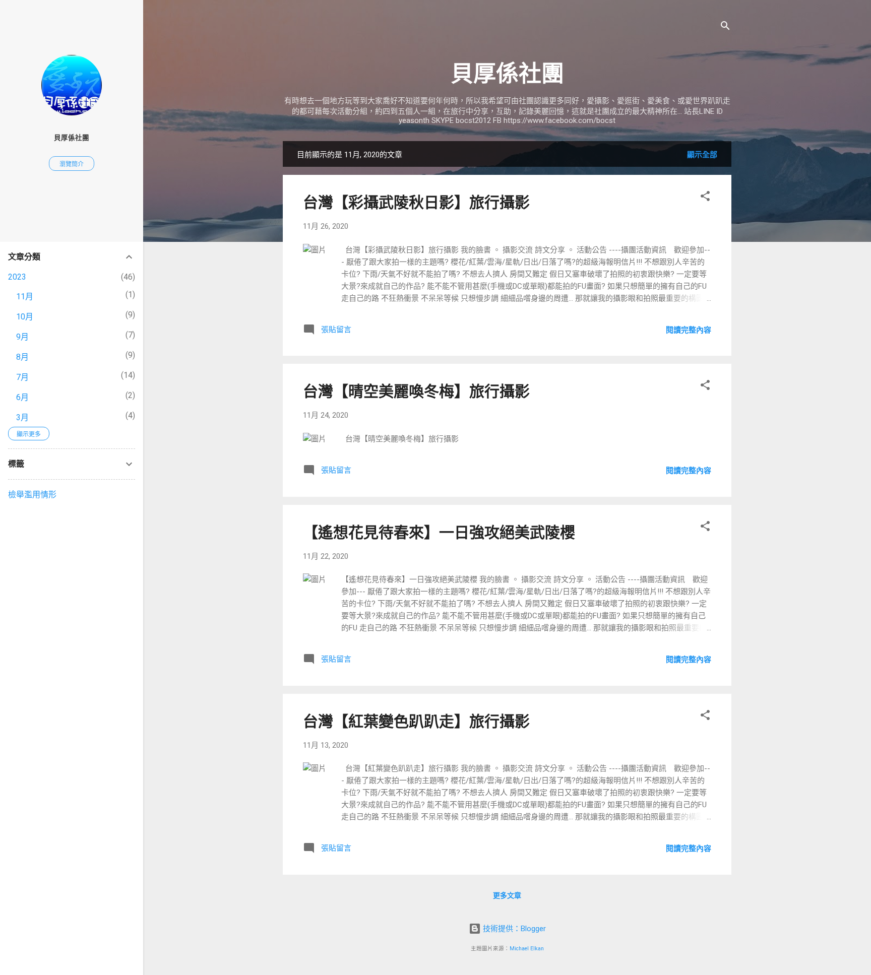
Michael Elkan (527, 948)
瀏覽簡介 (71, 164)
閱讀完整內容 (688, 330)
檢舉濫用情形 (32, 494)
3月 (22, 417)
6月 (22, 397)
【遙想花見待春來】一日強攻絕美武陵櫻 (439, 532)
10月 (24, 316)
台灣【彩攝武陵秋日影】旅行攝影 (416, 202)
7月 (22, 377)
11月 (24, 296)
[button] (705, 198)
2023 (17, 277)
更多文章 (507, 895)
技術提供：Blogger (513, 928)
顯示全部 (702, 154)
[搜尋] (725, 27)
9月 (22, 337)
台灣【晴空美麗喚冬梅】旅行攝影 (416, 391)
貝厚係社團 (507, 73)
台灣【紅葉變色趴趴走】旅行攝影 (416, 721)
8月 (22, 357)
